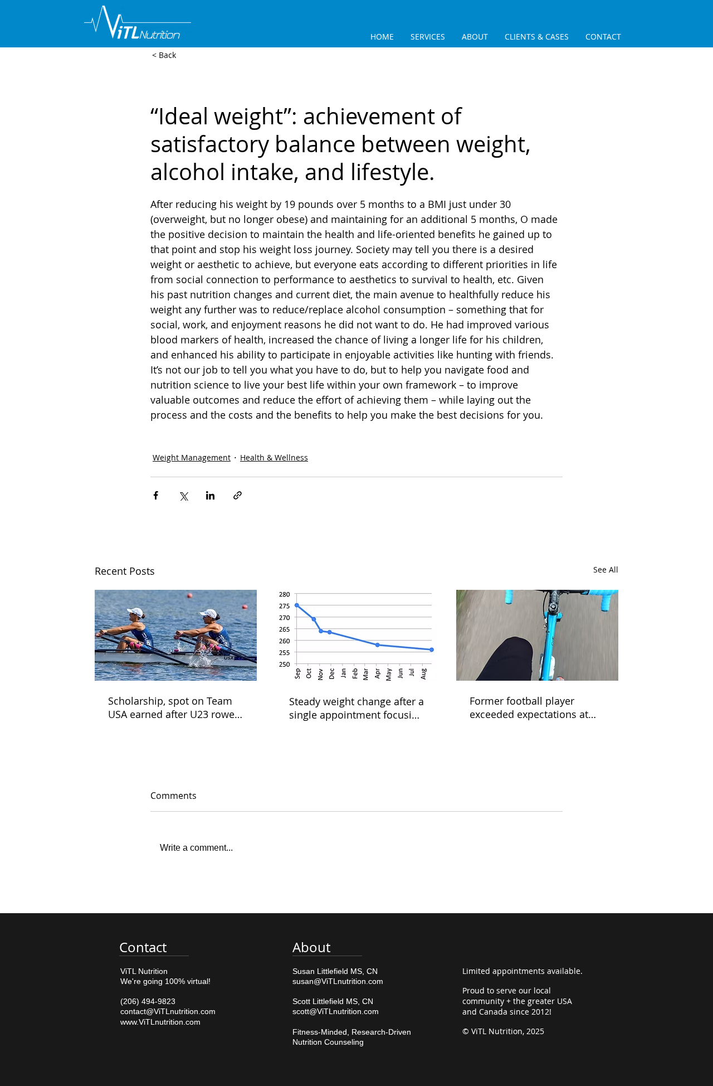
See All (605, 569)
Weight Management (192, 457)
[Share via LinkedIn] (210, 495)
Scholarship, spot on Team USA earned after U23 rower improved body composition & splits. (174, 707)
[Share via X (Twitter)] (183, 495)
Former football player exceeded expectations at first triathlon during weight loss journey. (534, 707)
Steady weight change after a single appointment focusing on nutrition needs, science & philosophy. (356, 708)
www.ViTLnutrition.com (160, 1021)
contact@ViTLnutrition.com (168, 1011)
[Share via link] (237, 495)
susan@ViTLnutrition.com (337, 981)
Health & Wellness (274, 457)
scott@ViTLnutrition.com (335, 1011)
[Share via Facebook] (155, 495)
